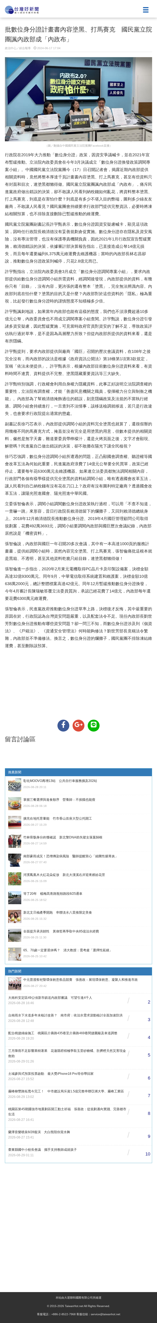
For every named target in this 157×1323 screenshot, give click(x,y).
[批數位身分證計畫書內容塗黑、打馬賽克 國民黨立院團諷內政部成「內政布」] (63, 725)
